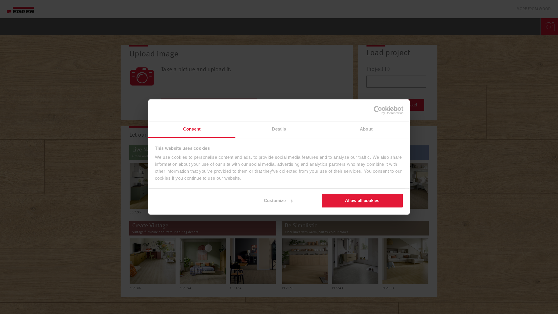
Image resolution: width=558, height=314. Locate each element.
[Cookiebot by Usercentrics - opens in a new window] (378, 110)
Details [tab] (279, 128)
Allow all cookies (362, 200)
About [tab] (366, 128)
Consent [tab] (192, 128)
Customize (275, 200)
